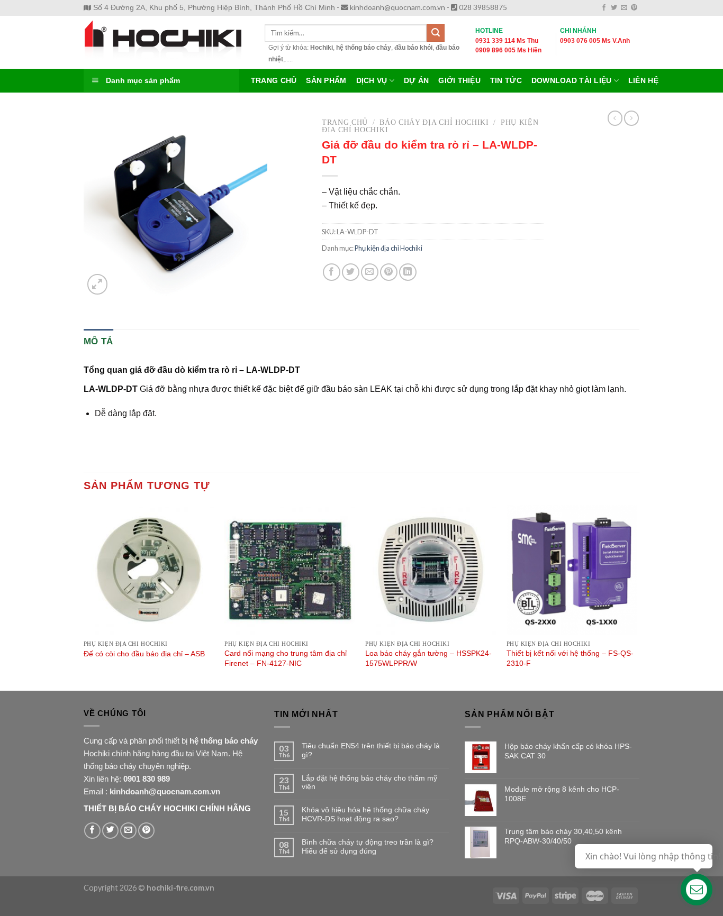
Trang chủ (345, 122)
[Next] (636, 596)
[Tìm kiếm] (436, 33)
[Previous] (84, 596)
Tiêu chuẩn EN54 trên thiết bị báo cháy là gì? (371, 750)
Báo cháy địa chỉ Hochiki (434, 122)
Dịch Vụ (371, 81)
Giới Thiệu (459, 81)
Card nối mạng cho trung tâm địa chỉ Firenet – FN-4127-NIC (285, 658)
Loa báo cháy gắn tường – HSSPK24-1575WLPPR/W (428, 658)
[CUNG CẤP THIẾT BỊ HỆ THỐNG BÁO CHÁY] (166, 42)
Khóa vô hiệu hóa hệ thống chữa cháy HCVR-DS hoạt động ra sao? (365, 814)
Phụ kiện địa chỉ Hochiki (388, 248)
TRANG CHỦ (273, 81)
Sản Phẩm (326, 81)
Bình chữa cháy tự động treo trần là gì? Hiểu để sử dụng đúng (367, 846)
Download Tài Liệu (571, 81)
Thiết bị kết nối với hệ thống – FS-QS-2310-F (570, 658)
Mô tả (98, 341)
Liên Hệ (643, 81)
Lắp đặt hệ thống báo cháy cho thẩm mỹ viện (369, 782)
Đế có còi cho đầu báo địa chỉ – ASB (144, 653)
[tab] (98, 341)
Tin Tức (506, 81)
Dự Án (416, 81)
